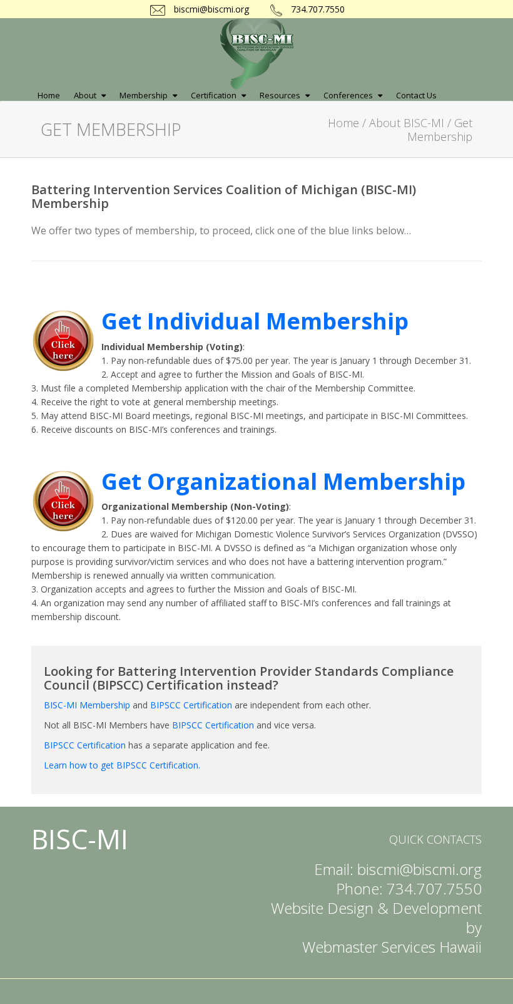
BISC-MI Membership (87, 705)
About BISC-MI (406, 122)
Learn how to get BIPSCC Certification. (122, 765)
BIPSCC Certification (191, 705)
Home (343, 122)
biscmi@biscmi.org (210, 9)
